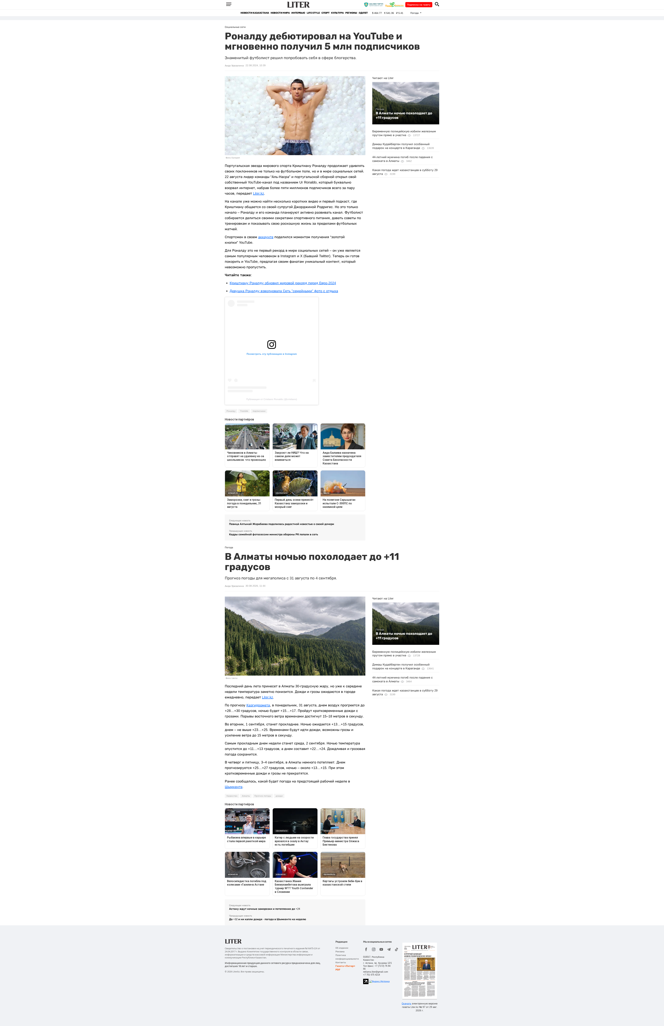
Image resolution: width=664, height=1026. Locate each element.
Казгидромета (258, 705)
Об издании (341, 948)
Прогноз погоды (262, 796)
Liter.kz (258, 193)
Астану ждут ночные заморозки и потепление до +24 (264, 908)
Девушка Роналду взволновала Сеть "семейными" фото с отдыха (284, 291)
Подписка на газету (419, 4)
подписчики (259, 411)
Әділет (363, 12)
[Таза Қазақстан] (395, 4)
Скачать (406, 1003)
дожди (279, 796)
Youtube (244, 411)
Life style (313, 12)
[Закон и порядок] (374, 4)
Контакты (340, 962)
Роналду (231, 411)
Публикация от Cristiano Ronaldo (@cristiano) (271, 399)
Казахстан (232, 796)
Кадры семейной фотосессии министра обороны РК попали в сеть (273, 534)
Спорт (325, 12)
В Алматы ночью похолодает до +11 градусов (404, 115)
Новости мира (280, 12)
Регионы (351, 12)
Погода (380, 109)
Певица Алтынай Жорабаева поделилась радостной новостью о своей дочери (281, 524)
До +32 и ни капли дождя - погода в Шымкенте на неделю (267, 919)
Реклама (339, 951)
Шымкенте (233, 787)
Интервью (298, 12)
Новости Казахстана (255, 12)
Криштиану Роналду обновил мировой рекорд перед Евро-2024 (283, 283)
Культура (337, 12)
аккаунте (265, 237)
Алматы (246, 796)
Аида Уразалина (234, 65)
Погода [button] (414, 13)
